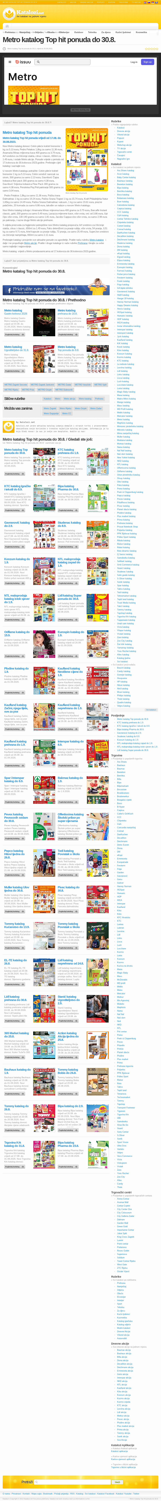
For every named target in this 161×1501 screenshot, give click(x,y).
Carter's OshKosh (125, 814)
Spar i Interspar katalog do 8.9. (14, 779)
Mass (119, 976)
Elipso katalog (123, 260)
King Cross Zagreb (125, 1237)
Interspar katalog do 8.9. (71, 743)
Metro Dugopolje (51, 413)
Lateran (120, 928)
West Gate (122, 1264)
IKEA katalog (123, 322)
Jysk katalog (123, 336)
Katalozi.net (27, 422)
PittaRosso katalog (125, 502)
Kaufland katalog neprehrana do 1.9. (70, 706)
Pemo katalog (123, 488)
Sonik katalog (123, 582)
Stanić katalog (123, 568)
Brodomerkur (123, 796)
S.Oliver (121, 1135)
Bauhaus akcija (124, 1353)
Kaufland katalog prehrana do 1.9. (15, 743)
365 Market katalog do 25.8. (16, 1034)
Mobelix (120, 1004)
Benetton (121, 772)
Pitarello (121, 1045)
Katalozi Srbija (152, 2)
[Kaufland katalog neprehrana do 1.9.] (69, 728)
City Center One (124, 1209)
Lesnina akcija (123, 1409)
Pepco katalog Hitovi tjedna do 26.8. (14, 854)
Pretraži (27, 1482)
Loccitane (121, 948)
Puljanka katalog (124, 530)
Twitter (136, 1494)
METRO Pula (28, 390)
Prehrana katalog (125, 523)
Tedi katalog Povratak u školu (69, 852)
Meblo (120, 986)
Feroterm (121, 865)
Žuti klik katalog (124, 644)
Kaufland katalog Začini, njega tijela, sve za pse (16, 708)
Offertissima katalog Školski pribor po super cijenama (71, 818)
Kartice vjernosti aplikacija (123, 1459)
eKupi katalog (123, 253)
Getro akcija (122, 1374)
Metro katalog (80, 110)
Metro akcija (69, 399)
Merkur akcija (123, 1416)
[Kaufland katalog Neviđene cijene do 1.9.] (69, 692)
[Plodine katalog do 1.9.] (15, 692)
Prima (119, 1062)
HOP (119, 897)
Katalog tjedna (123, 658)
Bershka (121, 775)
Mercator (121, 993)
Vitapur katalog (124, 630)
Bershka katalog (124, 191)
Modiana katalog (124, 440)
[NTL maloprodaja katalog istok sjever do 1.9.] (15, 619)
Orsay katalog (123, 478)
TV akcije (136, 2)
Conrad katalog (124, 229)
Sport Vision (122, 1142)
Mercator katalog (124, 416)
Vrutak (120, 1166)
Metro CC (66, 413)
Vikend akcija (123, 1335)
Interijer (120, 1300)
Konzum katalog (124, 354)
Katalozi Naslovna (8, 26)
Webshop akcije (124, 145)
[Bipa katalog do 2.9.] (69, 1129)
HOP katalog (123, 319)
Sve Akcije (122, 1440)
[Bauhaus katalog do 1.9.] (15, 1093)
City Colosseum (124, 1212)
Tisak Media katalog (126, 603)
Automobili (122, 1338)
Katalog (79, 1494)
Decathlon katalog (125, 236)
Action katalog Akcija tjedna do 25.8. (68, 1036)
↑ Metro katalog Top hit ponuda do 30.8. (143, 1499)
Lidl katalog (122, 371)
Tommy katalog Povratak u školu (69, 925)
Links (119, 938)
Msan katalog (123, 692)
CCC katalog (123, 212)
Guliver (120, 883)
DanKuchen (122, 834)
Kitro (119, 914)
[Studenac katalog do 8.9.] (69, 546)
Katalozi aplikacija (119, 1451)
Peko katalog (123, 485)
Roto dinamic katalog (126, 551)
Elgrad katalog (123, 257)
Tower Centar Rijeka (126, 1261)
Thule (119, 1187)
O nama (6, 1494)
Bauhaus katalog (124, 181)
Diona (119, 848)
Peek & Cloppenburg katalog (130, 492)
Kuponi (111, 2)
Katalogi (149, 2)
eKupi (119, 855)
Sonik (119, 1139)
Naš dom (121, 1018)
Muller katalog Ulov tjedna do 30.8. (16, 889)
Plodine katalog (124, 513)
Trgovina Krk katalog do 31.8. (14, 1144)
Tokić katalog (123, 606)
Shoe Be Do (122, 1125)
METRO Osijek (45, 390)
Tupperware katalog (126, 620)
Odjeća (38, 32)
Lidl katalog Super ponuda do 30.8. (69, 597)
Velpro (120, 1152)
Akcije (73, 2)
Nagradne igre (123, 159)
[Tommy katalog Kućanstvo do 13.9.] (15, 947)
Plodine (120, 1056)
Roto (119, 1083)
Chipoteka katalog (125, 222)
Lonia (119, 955)
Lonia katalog (123, 388)
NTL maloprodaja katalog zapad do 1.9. (69, 562)
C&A (119, 824)
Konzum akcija (124, 1395)
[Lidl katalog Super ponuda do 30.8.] (69, 619)
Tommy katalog (124, 609)
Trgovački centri (124, 152)
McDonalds (122, 980)
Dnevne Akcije (123, 1331)
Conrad (120, 831)
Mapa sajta (36, 1494)
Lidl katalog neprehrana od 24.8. (71, 962)
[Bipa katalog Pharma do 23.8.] (69, 1166)
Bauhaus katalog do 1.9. (17, 1071)
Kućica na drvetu (125, 966)
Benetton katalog (125, 184)
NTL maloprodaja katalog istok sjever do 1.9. (16, 599)
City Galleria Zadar (125, 1216)
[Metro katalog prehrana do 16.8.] (69, 334)
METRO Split (100, 385)
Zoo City (121, 1177)
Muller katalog (123, 437)
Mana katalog (123, 395)
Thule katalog (123, 699)
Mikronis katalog (124, 430)
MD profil (121, 983)
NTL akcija (122, 1384)
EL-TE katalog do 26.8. (15, 962)
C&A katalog (122, 215)
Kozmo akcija (123, 1398)
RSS (72, 1494)
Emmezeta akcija (125, 1371)
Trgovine (123, 2)
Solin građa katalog (126, 575)
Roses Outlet (123, 1250)
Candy (120, 1184)
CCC (119, 817)
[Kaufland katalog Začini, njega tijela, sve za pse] (15, 728)
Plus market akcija (125, 1426)
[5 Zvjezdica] (157, 49)
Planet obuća (123, 1052)
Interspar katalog (124, 329)
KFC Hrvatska (123, 917)
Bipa (119, 782)
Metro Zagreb (50, 408)
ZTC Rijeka (122, 1268)
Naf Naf (120, 1014)
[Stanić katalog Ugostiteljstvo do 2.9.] (69, 1020)
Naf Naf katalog (124, 450)
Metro (57, 399)
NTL (119, 1028)
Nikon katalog (123, 685)
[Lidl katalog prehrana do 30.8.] (15, 1020)
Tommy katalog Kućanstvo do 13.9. (16, 925)
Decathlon (121, 838)
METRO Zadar (64, 385)
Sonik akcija (122, 1436)
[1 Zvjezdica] (146, 49)
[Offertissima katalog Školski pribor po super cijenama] (69, 837)
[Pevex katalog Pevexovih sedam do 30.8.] (15, 837)
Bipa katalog (122, 188)
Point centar (122, 1244)
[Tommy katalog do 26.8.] (15, 1129)
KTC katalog (122, 360)
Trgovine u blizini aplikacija (123, 1467)
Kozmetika (141, 32)
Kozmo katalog (124, 357)
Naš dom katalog (125, 454)
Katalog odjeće (124, 1324)
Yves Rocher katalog (126, 651)
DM (118, 852)
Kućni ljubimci (123, 32)
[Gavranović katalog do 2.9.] (15, 546)
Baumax (121, 769)
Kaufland (121, 907)
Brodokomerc (123, 793)
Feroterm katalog (125, 277)
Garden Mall (122, 1223)
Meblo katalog (123, 412)
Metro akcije (30, 243)
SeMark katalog (124, 561)
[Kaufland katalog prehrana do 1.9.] (15, 765)
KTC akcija (122, 1405)
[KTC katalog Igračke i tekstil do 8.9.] (15, 509)
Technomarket (123, 1097)
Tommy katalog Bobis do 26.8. (68, 1071)
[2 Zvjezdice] (149, 49)
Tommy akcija (123, 1433)
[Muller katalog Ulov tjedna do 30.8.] (15, 910)
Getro (119, 879)
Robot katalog (123, 547)
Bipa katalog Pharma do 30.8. (68, 487)
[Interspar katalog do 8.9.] (69, 765)
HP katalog (122, 681)
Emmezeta (122, 858)
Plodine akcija (123, 1422)
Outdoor (78, 32)
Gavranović (122, 876)
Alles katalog (123, 654)
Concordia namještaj (126, 827)
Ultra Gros (121, 1145)
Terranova (121, 1094)
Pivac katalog (123, 506)
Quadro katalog (124, 702)
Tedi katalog (122, 592)
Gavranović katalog (126, 291)
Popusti (101, 2)
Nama (119, 1011)
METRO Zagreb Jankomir (42, 385)
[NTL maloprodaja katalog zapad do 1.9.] (69, 582)
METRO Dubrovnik (64, 390)
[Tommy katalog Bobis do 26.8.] (69, 1093)
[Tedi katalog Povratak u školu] (69, 874)
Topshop (121, 1104)
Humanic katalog (124, 316)
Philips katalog (123, 695)
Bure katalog (123, 201)
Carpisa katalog (124, 208)
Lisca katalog (123, 378)
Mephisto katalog (125, 423)
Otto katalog (122, 482)
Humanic (121, 893)
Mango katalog (123, 402)
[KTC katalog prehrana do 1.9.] (69, 473)
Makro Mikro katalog (126, 399)
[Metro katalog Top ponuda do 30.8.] (15, 473)
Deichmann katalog (126, 239)
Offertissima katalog (126, 468)
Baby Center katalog (126, 177)
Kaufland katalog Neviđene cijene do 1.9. (70, 672)
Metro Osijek (81, 408)
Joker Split (122, 1233)
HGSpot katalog (124, 312)
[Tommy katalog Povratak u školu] (69, 947)
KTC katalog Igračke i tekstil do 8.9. (17, 487)
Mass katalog (123, 405)
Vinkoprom (122, 1163)
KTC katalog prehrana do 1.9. (68, 451)
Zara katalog (122, 637)
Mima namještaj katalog (128, 433)
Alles (119, 1180)
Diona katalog (123, 246)
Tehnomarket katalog (126, 596)
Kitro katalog (123, 350)
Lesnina (120, 931)
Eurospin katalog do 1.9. (71, 633)
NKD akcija (122, 1381)
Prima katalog (123, 520)
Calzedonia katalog (125, 205)
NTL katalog (122, 464)
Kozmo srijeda (123, 1402)
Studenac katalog (125, 571)
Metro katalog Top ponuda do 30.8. (16, 451)
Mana (119, 969)
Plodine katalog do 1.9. (16, 670)
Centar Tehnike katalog (127, 219)
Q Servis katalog (124, 554)
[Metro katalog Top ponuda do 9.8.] (69, 370)
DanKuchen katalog (126, 233)
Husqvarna (122, 678)
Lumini (120, 1240)
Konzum (121, 959)
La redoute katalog (125, 364)
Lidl (118, 935)
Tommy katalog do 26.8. (16, 1107)
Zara (119, 1170)
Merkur (120, 997)
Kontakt (26, 1494)
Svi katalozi (122, 661)
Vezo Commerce (124, 1156)
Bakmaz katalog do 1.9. (70, 779)
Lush (119, 945)
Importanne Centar (125, 1230)
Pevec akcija (123, 1419)
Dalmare (121, 1219)
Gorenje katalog (124, 675)
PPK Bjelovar (123, 1073)
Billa (119, 779)
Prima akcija (122, 1429)
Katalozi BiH (156, 2)
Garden (120, 872)
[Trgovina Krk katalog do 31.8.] (15, 1166)
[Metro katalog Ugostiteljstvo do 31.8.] (15, 370)
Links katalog (123, 374)
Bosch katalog (123, 668)
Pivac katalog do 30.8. (68, 889)
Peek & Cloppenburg (126, 1038)
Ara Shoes (122, 762)
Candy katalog (123, 671)
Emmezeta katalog (125, 264)
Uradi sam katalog (125, 623)
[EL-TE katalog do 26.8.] (15, 983)
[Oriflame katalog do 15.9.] (15, 655)
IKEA (119, 900)
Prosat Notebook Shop (127, 526)
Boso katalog (123, 194)
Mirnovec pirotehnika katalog (130, 426)
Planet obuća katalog (126, 509)
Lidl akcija (121, 1412)
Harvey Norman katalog (128, 302)
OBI (119, 1118)
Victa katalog (123, 627)
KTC (119, 921)
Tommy (120, 1101)
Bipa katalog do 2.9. (70, 1106)
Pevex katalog (123, 499)
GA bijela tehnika (125, 288)
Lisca (119, 941)
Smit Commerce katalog (128, 565)
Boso (119, 803)
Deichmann (122, 841)
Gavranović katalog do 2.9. (17, 524)
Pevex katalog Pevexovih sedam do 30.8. (16, 818)
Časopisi (121, 155)
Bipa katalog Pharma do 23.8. (68, 1144)
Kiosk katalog (123, 347)
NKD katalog (123, 461)
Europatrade (122, 862)
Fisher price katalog (126, 274)
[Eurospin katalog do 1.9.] (69, 655)
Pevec (120, 1042)
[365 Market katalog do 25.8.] (15, 1056)
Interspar (121, 903)
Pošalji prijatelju (61, 1494)
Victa (119, 1159)
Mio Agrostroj (123, 1000)
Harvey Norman (124, 886)
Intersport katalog (125, 333)
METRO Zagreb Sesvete (16, 385)
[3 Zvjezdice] (151, 49)
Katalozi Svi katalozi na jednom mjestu (24, 14)
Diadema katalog (124, 243)
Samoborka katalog (126, 558)
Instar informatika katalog (128, 326)
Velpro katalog (123, 706)
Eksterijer (64, 32)
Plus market (122, 1059)
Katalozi (62, 2)
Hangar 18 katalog (125, 298)
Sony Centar (122, 1132)
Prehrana (10, 32)
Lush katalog (123, 381)
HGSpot (120, 890)
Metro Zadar (95, 408)
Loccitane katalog (125, 385)
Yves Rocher (123, 1173)
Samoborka (122, 1121)
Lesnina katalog (124, 367)
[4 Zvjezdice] (154, 49)
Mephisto (121, 1007)
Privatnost (16, 1494)
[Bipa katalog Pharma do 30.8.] (69, 509)
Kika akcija (122, 1391)
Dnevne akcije (123, 131)
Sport (119, 1304)
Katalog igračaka (124, 1321)
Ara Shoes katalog (125, 170)
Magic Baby (122, 973)
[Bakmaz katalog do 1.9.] (69, 801)
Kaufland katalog (124, 340)
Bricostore (121, 789)
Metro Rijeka (65, 408)
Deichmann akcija (125, 1367)
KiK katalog (122, 343)
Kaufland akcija (124, 1388)
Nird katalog (122, 688)
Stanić (120, 1128)
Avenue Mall (122, 1202)
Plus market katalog (126, 516)
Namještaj (24, 32)
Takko (120, 1087)
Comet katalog (123, 226)
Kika (119, 910)
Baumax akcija (124, 1350)
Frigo (119, 869)
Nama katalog (123, 447)
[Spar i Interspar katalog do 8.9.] (15, 801)
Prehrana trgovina (125, 1066)
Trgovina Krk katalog (126, 616)
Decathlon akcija (124, 1364)
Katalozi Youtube (123, 1494)
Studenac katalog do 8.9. (69, 524)
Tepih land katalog (125, 599)
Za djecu (106, 32)
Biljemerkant (122, 786)
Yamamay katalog (125, 648)
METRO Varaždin (83, 385)
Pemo (119, 1035)
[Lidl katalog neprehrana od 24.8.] (69, 983)
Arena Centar (123, 1199)
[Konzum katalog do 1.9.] (15, 582)
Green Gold (122, 1226)
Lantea (120, 924)
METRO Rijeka (11, 390)
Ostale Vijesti (123, 1271)
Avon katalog (123, 174)
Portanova (121, 1247)
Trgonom (121, 1111)
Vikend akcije (86, 2)
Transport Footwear (126, 1107)
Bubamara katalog (125, 198)
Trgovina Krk (123, 1114)
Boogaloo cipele (124, 800)
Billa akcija (122, 1357)
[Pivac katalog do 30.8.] (69, 910)
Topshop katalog (124, 613)
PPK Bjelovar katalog (127, 533)
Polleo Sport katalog (126, 537)
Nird (119, 1021)
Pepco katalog (123, 495)
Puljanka (121, 1069)
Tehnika (92, 32)
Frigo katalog (123, 284)
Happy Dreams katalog (127, 305)
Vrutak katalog (123, 634)
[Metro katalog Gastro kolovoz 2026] (15, 334)
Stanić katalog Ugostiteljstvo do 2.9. (69, 1000)
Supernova (122, 1254)
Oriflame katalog (124, 471)
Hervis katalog (123, 309)
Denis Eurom (123, 845)
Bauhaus (121, 765)
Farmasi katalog (124, 271)
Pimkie (120, 1049)
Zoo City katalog (124, 641)
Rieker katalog (123, 544)
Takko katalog (123, 589)
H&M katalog (123, 295)
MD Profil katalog (125, 409)
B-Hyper (121, 807)
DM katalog (122, 250)
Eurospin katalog (124, 267)
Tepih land (121, 1090)
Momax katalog (124, 443)
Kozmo (120, 952)
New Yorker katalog (126, 457)
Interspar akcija (124, 1378)
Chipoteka (121, 820)
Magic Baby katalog (126, 392)
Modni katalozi (123, 1328)
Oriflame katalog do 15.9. (17, 633)
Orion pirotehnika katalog (128, 475)
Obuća (50, 32)
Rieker (120, 1080)
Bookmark (48, 1494)
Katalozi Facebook (105, 1494)
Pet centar (122, 1031)
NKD (119, 1024)
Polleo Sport (122, 1076)
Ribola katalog (123, 540)
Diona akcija (122, 1360)
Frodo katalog (123, 281)
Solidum (121, 1257)
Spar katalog (123, 585)
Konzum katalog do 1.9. (17, 560)
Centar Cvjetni (123, 1206)
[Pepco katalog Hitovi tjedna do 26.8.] (15, 874)
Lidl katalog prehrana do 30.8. (15, 998)
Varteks (120, 1149)
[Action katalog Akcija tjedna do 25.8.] (69, 1056)
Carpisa (120, 810)
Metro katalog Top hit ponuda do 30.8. (59, 40)
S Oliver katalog (124, 578)
